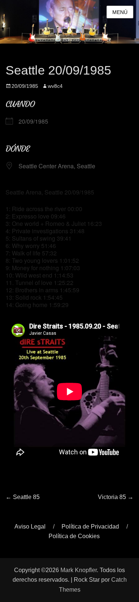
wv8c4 (55, 86)
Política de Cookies (74, 536)
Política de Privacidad (90, 526)
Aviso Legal (30, 526)
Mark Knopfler (78, 570)
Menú (120, 12)
